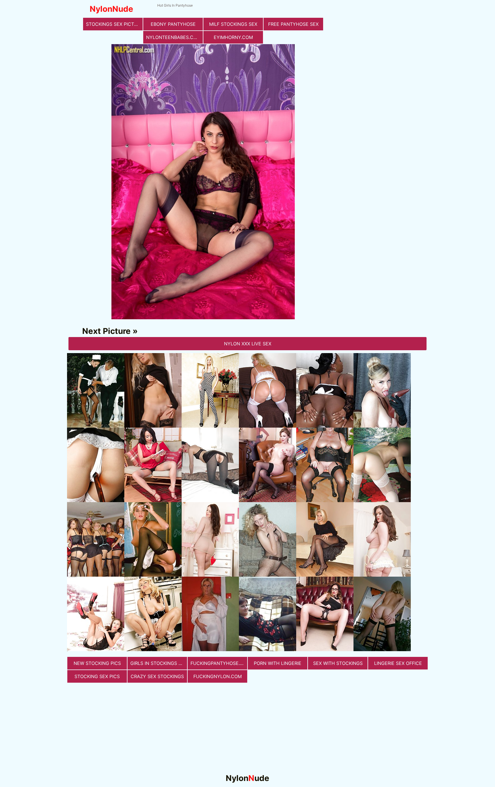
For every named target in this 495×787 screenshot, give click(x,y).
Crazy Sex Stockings (157, 676)
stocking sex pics (97, 676)
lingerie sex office (398, 663)
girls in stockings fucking (158, 663)
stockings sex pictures (114, 24)
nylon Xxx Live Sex (247, 343)
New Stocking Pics (97, 663)
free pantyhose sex (293, 24)
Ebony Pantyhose (173, 24)
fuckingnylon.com (217, 676)
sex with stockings (338, 663)
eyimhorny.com (233, 37)
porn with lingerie (277, 663)
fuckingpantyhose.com (218, 663)
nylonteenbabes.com (173, 37)
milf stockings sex (233, 24)
